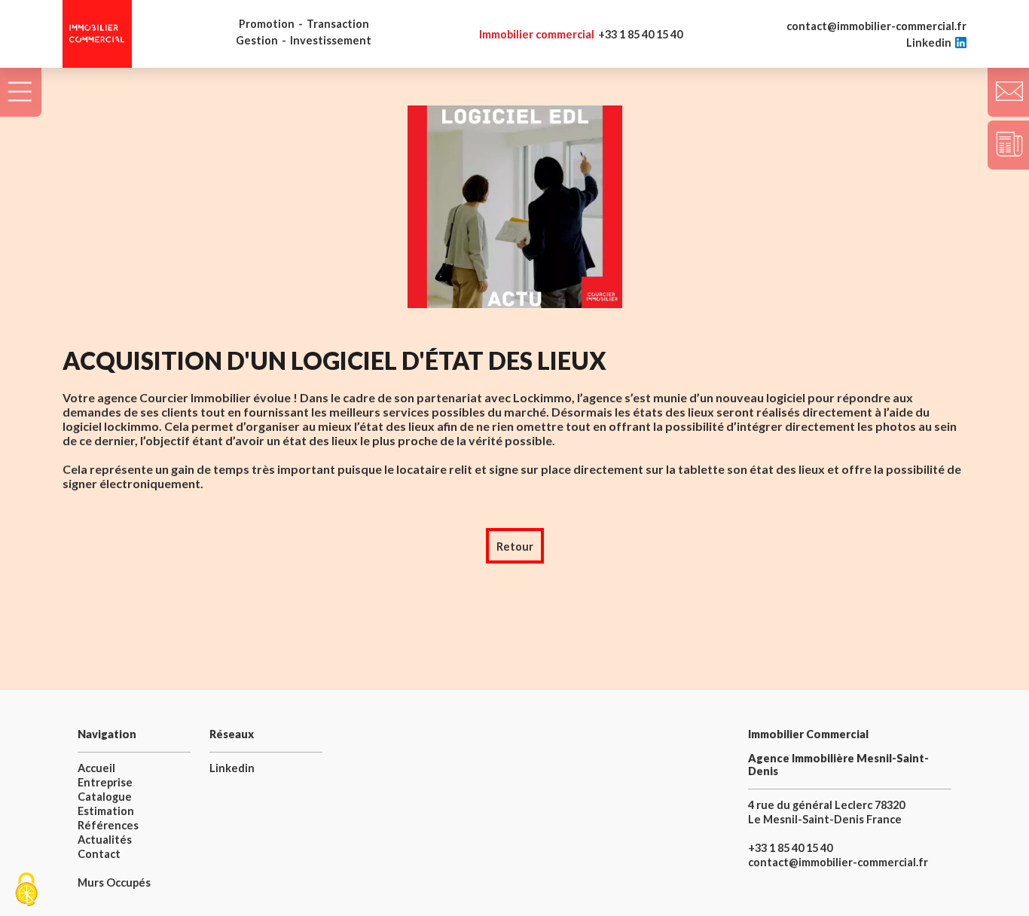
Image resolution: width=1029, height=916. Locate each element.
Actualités (105, 839)
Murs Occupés (114, 882)
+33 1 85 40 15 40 (580, 34)
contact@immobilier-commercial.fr (876, 26)
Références (108, 825)
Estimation (106, 811)
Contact (99, 853)
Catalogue (105, 796)
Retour (514, 546)
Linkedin (928, 42)
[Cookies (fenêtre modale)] (26, 890)
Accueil (96, 768)
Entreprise (105, 782)
